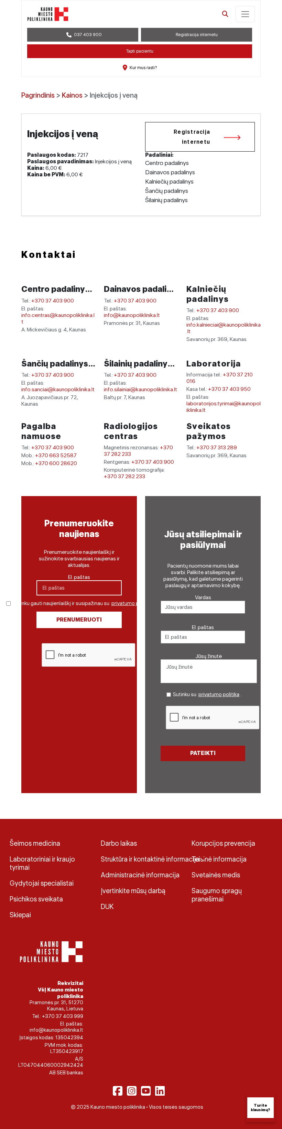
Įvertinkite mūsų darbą (133, 891)
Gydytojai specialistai (42, 883)
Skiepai (20, 915)
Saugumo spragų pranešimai (217, 895)
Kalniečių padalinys (207, 294)
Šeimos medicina (35, 843)
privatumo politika (131, 603)
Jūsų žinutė (209, 656)
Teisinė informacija (219, 859)
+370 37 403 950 (229, 389)
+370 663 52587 (56, 455)
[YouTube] (146, 1090)
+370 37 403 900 (52, 300)
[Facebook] (117, 1090)
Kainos (72, 95)
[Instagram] (132, 1090)
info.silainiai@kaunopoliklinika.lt (140, 389)
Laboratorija (213, 364)
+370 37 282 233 (124, 476)
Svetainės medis (216, 875)
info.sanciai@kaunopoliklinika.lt (58, 389)
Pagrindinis (38, 95)
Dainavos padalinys (143, 289)
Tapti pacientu (139, 51)
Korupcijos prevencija (223, 843)
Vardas (203, 597)
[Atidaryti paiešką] (225, 14)
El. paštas (79, 577)
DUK (107, 906)
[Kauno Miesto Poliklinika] (50, 951)
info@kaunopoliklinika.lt (132, 315)
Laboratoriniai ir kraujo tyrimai (42, 863)
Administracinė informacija (140, 875)
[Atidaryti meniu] (245, 14)
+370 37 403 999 (62, 1016)
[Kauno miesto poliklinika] (47, 14)
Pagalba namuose (41, 431)
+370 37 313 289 (216, 447)
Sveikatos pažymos (208, 431)
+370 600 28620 (56, 463)
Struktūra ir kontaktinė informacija (141, 859)
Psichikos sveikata (36, 899)
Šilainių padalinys (139, 364)
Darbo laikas (119, 843)
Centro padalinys (56, 289)
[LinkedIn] (160, 1090)
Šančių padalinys (55, 364)
